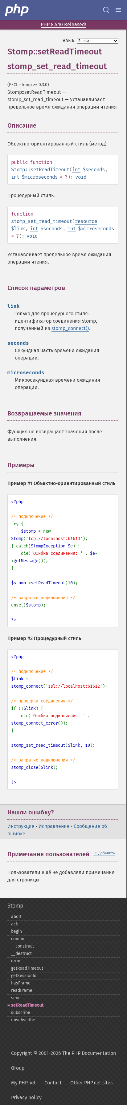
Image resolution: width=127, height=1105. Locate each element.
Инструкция (21, 826)
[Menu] (118, 10)
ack (14, 924)
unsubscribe (23, 1020)
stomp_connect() (70, 328)
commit (18, 938)
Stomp (15, 905)
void (80, 177)
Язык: (69, 40)
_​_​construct (22, 946)
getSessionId (23, 975)
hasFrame (21, 983)
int (76, 170)
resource (86, 221)
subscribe (20, 1012)
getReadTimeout (27, 968)
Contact (53, 1083)
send (16, 997)
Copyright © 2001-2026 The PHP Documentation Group (63, 1060)
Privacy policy (26, 1097)
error (16, 961)
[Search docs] (106, 10)
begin (16, 931)
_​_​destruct (21, 953)
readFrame (21, 990)
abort (16, 916)
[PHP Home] (17, 10)
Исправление (54, 826)
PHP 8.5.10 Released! (63, 24)
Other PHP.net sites (91, 1083)
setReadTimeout (27, 1005)
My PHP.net (23, 1083)
